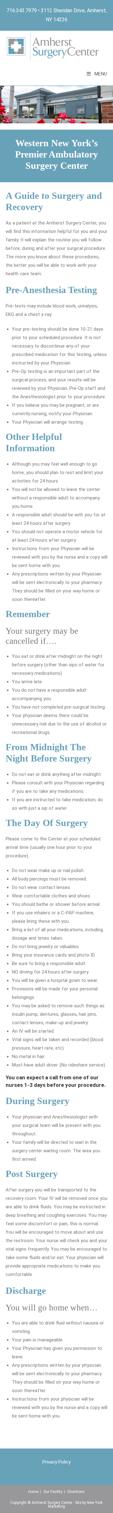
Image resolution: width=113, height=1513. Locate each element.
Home (33, 1492)
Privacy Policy (56, 1462)
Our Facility (52, 1492)
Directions (76, 1492)
